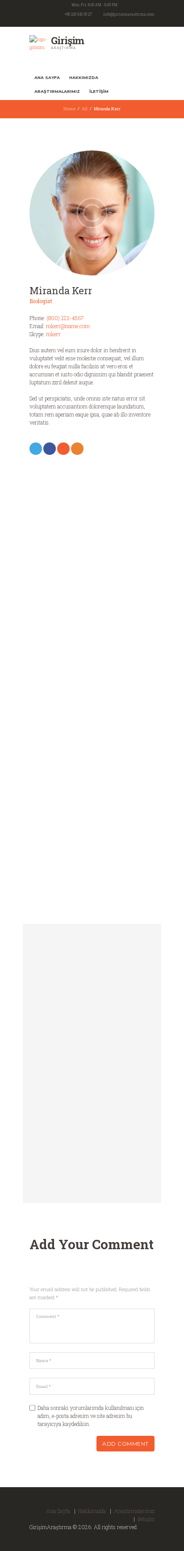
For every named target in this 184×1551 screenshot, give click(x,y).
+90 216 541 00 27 (78, 14)
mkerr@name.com (68, 325)
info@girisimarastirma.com (129, 14)
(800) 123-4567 (65, 317)
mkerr (53, 334)
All (85, 109)
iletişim (99, 91)
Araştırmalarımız (57, 91)
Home (69, 109)
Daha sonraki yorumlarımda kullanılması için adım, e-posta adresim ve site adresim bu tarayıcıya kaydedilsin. (91, 1415)
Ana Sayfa (47, 77)
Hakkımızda (83, 77)
